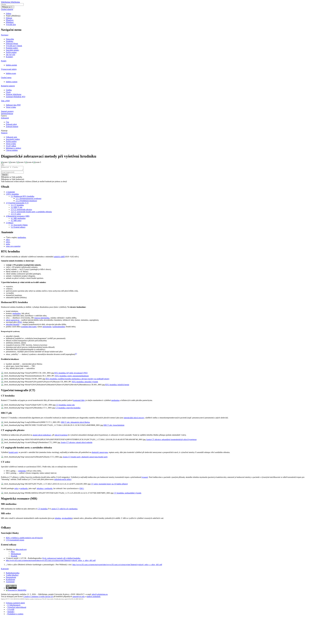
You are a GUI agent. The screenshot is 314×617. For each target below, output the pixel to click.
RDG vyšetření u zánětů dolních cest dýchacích (24, 538)
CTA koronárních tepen (15, 540)
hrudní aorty (13, 452)
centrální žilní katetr (28, 327)
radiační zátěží (59, 257)
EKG (82, 488)
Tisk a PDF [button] (5, 101)
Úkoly (8, 92)
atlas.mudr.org (20, 549)
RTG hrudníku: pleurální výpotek (85, 382)
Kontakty (9, 57)
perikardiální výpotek (133, 493)
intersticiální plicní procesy (134, 418)
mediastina (22, 237)
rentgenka (22, 471)
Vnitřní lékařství (12, 575)
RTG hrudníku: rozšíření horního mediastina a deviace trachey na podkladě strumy (77, 379)
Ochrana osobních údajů (15, 603)
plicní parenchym (12, 320)
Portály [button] (4, 61)
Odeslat (4, 175)
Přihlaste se (6, 7)
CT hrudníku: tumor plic (65, 405)
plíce (8, 240)
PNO (20, 322)
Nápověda (10, 39)
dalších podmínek (93, 596)
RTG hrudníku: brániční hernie (117, 385)
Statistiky (10, 612)
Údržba (9, 90)
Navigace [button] (4, 35)
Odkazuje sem (11, 137)
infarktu (58, 518)
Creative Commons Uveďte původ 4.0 (38, 596)
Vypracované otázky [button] (9, 69)
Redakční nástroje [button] (8, 86)
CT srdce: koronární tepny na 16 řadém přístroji (109, 484)
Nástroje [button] (4, 131)
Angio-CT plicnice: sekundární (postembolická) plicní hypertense (171, 439)
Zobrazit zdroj (11, 124)
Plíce (13, 552)
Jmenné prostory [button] (7, 111)
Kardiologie (10, 579)
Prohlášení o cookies (15, 614)
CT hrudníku (43, 509)
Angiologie (10, 582)
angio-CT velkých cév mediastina (64, 509)
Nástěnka (9, 41)
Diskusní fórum (12, 43)
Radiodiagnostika (12, 573)
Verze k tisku (11, 107)
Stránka (4, 113)
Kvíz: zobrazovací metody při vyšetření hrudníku (61, 558)
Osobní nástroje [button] (7, 9)
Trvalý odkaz (11, 146)
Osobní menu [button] (6, 77)
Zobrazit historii (12, 126)
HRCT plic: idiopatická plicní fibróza (75, 422)
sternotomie (47, 327)
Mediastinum (16, 554)
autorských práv (78, 596)
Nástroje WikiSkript (13, 94)
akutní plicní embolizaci (42, 435)
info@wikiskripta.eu (100, 594)
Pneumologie (11, 577)
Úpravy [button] (4, 116)
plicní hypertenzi (61, 435)
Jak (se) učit (10, 54)
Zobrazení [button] (5, 118)
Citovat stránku (12, 150)
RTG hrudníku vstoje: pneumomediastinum (72, 376)
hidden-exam (11, 73)
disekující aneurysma (100, 452)
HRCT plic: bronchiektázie (113, 425)
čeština (8, 13)
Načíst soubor (11, 52)
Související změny (13, 139)
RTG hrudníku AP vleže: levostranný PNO (71, 373)
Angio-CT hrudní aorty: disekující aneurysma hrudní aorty (85, 457)
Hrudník (14, 556)
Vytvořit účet (11, 25)
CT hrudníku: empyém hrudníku (67, 408)
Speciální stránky (12, 50)
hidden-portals (11, 65)
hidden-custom (11, 82)
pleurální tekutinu (12, 324)
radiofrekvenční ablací (62, 479)
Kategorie (5, 569)
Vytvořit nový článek (14, 46)
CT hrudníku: (119, 493)
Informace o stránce (13, 148)
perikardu (24, 488)
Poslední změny (12, 48)
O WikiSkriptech (13, 605)
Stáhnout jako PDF (13, 105)
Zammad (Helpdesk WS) (15, 97)
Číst (7, 122)
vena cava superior (13, 246)
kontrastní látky (79, 400)
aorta (8, 244)
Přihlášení (9, 22)
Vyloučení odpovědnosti (16, 607)
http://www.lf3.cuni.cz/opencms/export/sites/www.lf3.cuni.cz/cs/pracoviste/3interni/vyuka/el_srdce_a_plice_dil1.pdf (51, 560)
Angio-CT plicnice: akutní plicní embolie (76, 442)
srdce (8, 242)
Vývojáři (10, 609)
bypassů (145, 477)
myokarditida (67, 518)
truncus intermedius (41, 318)
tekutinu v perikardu (44, 488)
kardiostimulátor (58, 327)
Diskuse (9, 18)
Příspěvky (10, 20)
